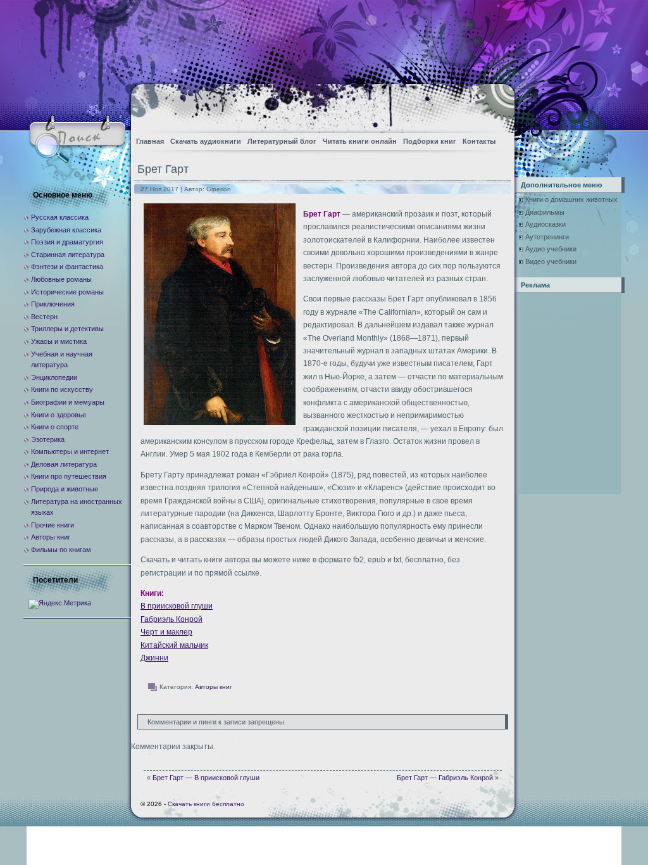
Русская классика (60, 217)
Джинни (154, 657)
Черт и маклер (166, 632)
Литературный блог (281, 141)
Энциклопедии (54, 377)
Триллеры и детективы (67, 328)
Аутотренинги (547, 237)
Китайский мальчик (174, 645)
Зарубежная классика (66, 230)
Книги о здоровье (58, 415)
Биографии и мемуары (67, 402)
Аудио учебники (550, 249)
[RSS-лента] (493, 104)
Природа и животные (64, 489)
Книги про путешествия (68, 476)
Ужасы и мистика (59, 341)
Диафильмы (544, 212)
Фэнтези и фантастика (67, 266)
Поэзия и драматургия (67, 242)
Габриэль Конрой (171, 619)
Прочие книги (52, 525)
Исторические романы (67, 292)
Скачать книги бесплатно (206, 803)
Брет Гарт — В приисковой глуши (206, 777)
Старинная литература (67, 254)
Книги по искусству (62, 389)
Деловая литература (64, 464)
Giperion (218, 189)
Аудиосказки (545, 224)
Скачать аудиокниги (205, 141)
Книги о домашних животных (571, 199)
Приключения (53, 304)
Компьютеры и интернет (70, 451)
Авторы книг (213, 686)
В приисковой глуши (176, 606)
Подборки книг (429, 141)
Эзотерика (48, 439)
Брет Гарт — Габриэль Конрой (445, 777)
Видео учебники (550, 261)
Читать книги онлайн (360, 141)
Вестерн (44, 316)
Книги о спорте (54, 427)
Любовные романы (61, 279)
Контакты (479, 141)
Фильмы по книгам (61, 549)
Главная (150, 141)
